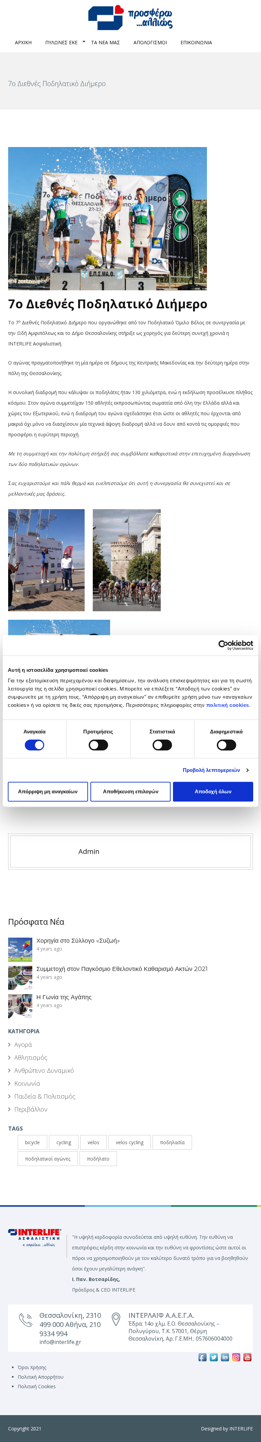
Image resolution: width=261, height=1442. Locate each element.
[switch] (98, 745)
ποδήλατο (98, 1158)
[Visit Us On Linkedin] (224, 1357)
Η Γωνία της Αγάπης (64, 997)
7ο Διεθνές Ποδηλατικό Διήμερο (108, 303)
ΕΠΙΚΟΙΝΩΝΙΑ (196, 42)
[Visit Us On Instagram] (236, 1357)
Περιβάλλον (31, 1109)
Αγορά (23, 1044)
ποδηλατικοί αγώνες (47, 1158)
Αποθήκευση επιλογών (130, 791)
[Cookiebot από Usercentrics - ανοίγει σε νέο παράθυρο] (223, 645)
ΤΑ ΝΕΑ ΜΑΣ (105, 42)
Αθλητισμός (30, 1057)
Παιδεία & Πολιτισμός (44, 1096)
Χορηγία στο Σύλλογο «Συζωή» (78, 940)
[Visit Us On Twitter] (213, 1357)
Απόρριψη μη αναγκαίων (47, 791)
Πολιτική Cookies (37, 1386)
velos (93, 1142)
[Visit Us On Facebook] (202, 1357)
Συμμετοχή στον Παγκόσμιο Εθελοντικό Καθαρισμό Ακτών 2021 (122, 969)
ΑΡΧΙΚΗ (23, 42)
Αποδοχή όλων (213, 791)
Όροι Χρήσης (32, 1367)
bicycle (32, 1142)
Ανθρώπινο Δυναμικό (44, 1070)
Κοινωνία (27, 1083)
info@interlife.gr (60, 1342)
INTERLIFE (241, 1428)
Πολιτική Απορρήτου (41, 1377)
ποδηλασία (172, 1142)
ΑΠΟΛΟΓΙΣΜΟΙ (150, 42)
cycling (63, 1142)
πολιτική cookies (227, 705)
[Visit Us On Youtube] (247, 1357)
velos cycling (129, 1142)
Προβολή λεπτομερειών (211, 770)
